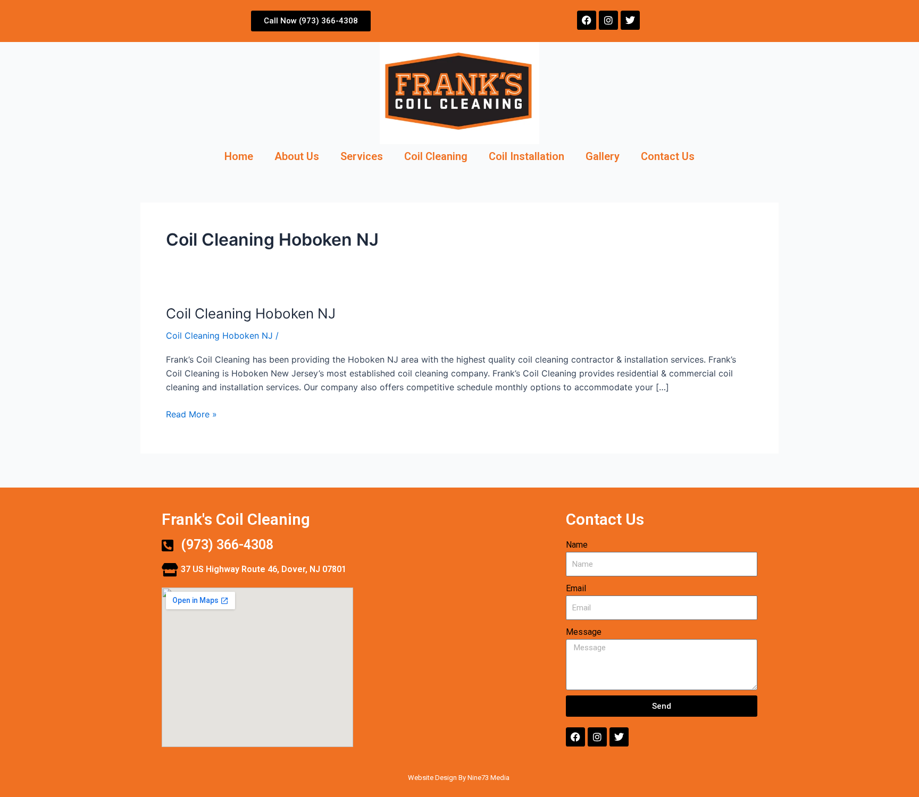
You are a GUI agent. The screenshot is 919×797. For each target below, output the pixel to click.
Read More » (191, 413)
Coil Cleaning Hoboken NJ (251, 313)
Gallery (603, 156)
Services (361, 156)
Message (583, 632)
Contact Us (668, 156)
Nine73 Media (489, 778)
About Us (296, 156)
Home (238, 156)
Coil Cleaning (435, 156)
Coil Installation (526, 156)
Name (577, 545)
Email (576, 588)
